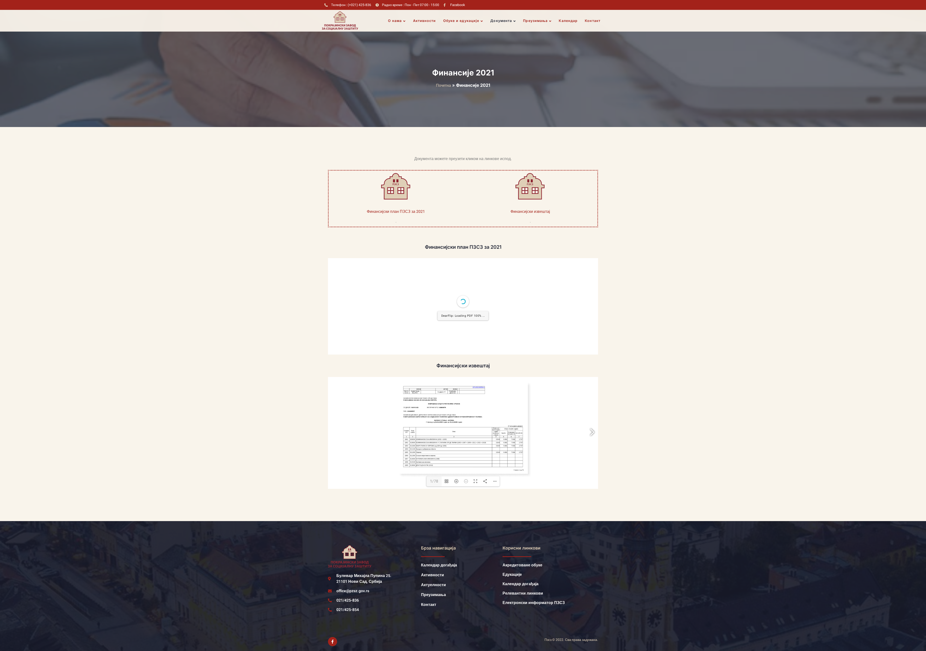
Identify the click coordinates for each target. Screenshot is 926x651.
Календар (568, 21)
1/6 (434, 454)
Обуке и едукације (461, 21)
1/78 (434, 588)
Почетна (443, 85)
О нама (395, 21)
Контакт (592, 21)
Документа (501, 21)
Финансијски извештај (530, 212)
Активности (424, 21)
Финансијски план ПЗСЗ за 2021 (396, 212)
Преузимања (535, 21)
